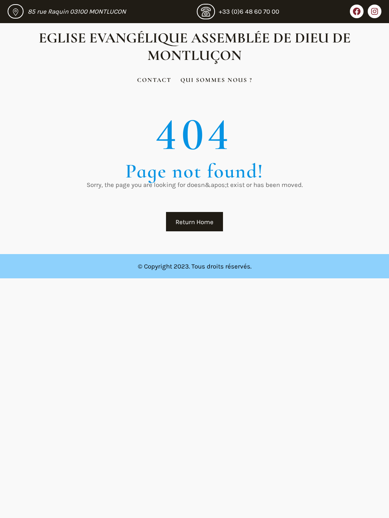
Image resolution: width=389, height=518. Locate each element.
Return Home (194, 222)
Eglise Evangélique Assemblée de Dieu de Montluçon (195, 46)
